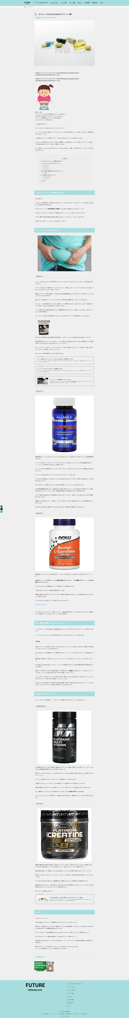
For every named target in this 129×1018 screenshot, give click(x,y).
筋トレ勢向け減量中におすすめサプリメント (52, 171)
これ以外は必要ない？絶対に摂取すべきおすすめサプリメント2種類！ (66, 897)
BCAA (45, 172)
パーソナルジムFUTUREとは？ (74, 983)
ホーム (42, 1013)
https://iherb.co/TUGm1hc (40, 604)
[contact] (68, 1011)
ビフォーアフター (71, 986)
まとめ (43, 180)
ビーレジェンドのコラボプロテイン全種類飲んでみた (50, 368)
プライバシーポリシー (53, 1013)
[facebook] (60, 1011)
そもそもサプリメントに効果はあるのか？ (52, 161)
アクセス (69, 996)
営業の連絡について (70, 1013)
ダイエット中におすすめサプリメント (51, 163)
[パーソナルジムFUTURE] (27, 3)
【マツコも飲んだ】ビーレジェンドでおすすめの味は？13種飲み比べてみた (55, 359)
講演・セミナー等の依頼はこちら (81, 1013)
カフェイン (46, 167)
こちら (41, 303)
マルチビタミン (47, 176)
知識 (42, 17)
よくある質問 (70, 999)
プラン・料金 (70, 993)
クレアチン (46, 178)
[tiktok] (65, 1011)
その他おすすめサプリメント (49, 175)
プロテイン (46, 165)
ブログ (68, 1006)
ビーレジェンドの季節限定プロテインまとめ (60, 379)
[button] (2, 506)
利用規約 (46, 1013)
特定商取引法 (62, 1013)
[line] (67, 1011)
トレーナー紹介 (71, 990)
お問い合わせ (70, 1002)
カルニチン (46, 168)
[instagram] (63, 1011)
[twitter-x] (62, 1011)
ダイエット (38, 17)
